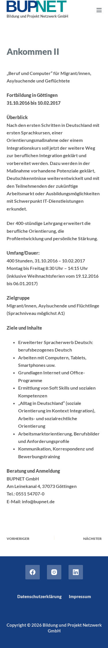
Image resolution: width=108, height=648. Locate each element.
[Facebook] (32, 572)
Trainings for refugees (68, 37)
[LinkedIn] (76, 572)
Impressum (80, 596)
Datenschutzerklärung (39, 596)
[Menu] (99, 10)
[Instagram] (54, 572)
